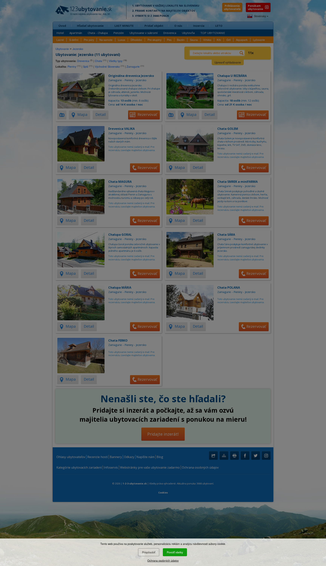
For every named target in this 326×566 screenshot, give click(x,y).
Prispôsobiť (148, 552)
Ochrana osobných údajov (163, 560)
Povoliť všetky (175, 552)
